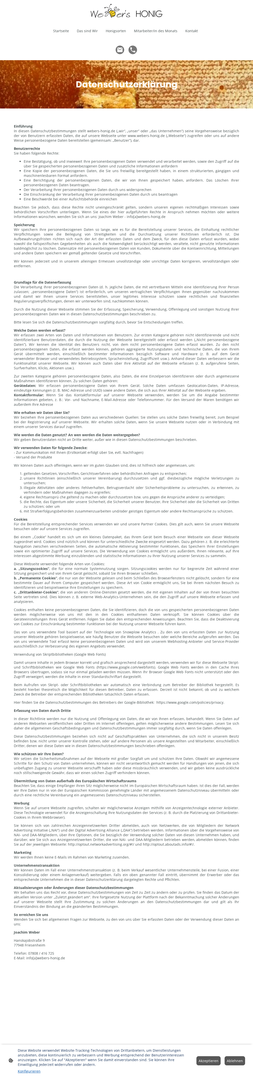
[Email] (120, 50)
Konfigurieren (29, 1071)
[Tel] (132, 50)
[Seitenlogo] (126, 11)
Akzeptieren (208, 1060)
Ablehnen (235, 1060)
